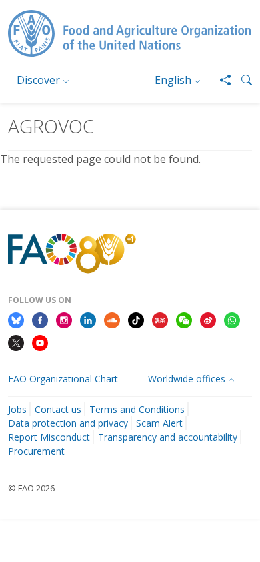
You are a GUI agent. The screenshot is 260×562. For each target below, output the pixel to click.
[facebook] (40, 319)
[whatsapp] (232, 319)
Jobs (17, 409)
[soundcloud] (112, 319)
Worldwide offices (186, 378)
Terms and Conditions (137, 409)
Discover (38, 80)
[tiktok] (136, 319)
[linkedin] (88, 319)
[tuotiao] (160, 319)
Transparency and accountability (167, 437)
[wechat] (184, 319)
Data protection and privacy (68, 423)
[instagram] (64, 319)
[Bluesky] (16, 319)
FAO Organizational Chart (63, 378)
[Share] (220, 80)
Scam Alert (159, 423)
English (173, 80)
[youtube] (40, 341)
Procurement (36, 451)
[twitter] (16, 341)
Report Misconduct (49, 437)
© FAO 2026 (31, 488)
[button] (241, 80)
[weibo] (208, 319)
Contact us (58, 409)
